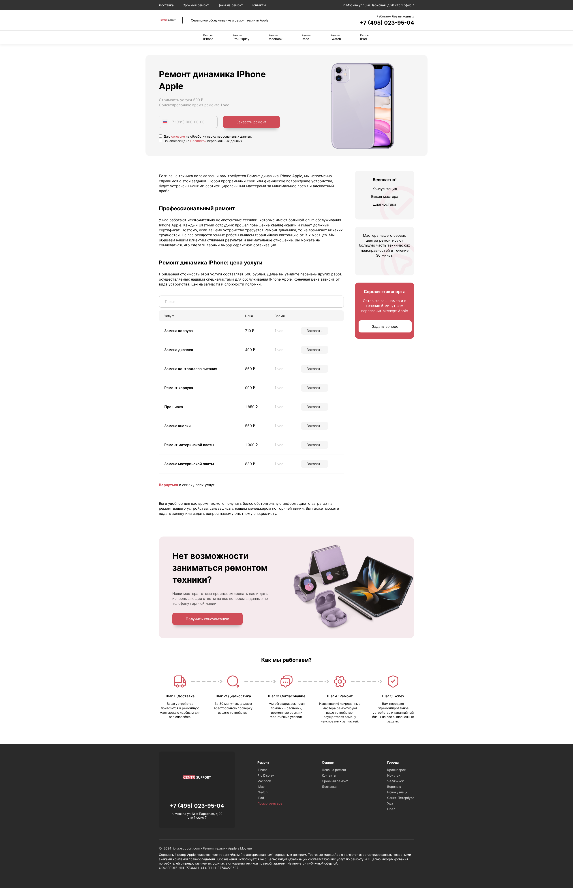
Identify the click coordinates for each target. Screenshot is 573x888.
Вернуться (168, 485)
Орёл (391, 809)
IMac (306, 37)
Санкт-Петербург (400, 798)
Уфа (390, 803)
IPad (365, 37)
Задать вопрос (385, 326)
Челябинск (395, 781)
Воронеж (394, 786)
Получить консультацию (207, 619)
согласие (178, 136)
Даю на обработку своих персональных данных (207, 136)
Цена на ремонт (334, 770)
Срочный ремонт (196, 5)
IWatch (336, 37)
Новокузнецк (397, 792)
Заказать (315, 330)
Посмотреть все (269, 803)
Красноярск (396, 770)
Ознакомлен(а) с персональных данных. (203, 141)
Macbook (275, 37)
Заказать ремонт (251, 122)
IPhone (208, 37)
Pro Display (241, 37)
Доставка (166, 5)
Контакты (259, 5)
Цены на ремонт (230, 5)
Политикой (198, 141)
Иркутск (393, 775)
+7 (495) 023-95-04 (387, 22)
